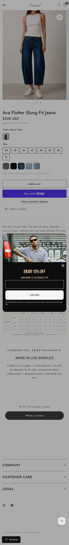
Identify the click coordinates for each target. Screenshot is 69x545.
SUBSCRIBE (34, 295)
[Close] (63, 266)
